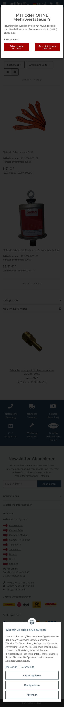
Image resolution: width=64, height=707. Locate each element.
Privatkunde (16, 47)
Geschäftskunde (47, 47)
